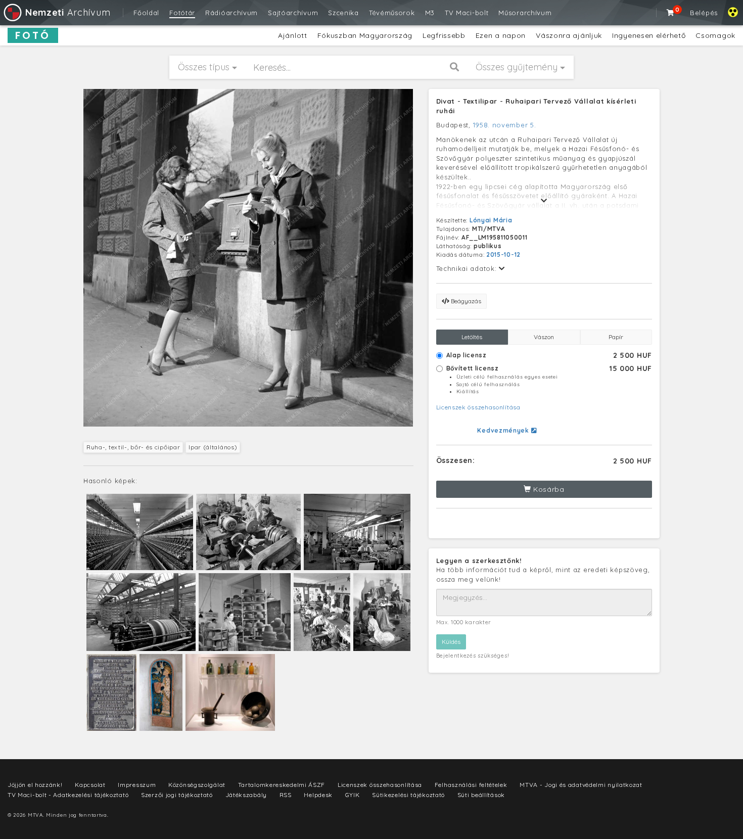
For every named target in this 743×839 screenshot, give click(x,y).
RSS (286, 795)
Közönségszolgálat (196, 784)
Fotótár (182, 13)
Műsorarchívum (524, 13)
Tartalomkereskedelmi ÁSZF (282, 784)
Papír (616, 337)
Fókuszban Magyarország (364, 35)
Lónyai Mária (491, 220)
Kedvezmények (504, 430)
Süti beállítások (481, 795)
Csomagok (715, 35)
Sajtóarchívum (293, 13)
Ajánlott (292, 35)
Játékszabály (246, 795)
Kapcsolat (90, 784)
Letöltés (471, 337)
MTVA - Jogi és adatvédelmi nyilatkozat (581, 784)
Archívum (67, 12)
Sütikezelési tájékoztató (408, 795)
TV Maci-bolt (466, 13)
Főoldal (146, 13)
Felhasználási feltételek (471, 784)
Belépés (704, 13)
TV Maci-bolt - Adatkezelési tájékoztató (68, 795)
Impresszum (137, 784)
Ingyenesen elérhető (648, 35)
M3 (430, 13)
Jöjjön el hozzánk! (35, 784)
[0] (671, 13)
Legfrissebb (444, 35)
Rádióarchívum (231, 13)
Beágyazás (465, 301)
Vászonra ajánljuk (569, 35)
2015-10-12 (503, 254)
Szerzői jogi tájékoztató (177, 795)
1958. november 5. (504, 125)
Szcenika (343, 13)
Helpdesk (318, 795)
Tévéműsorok (392, 13)
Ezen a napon (501, 35)
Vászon (544, 337)
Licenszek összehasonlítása (478, 407)
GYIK (352, 795)
